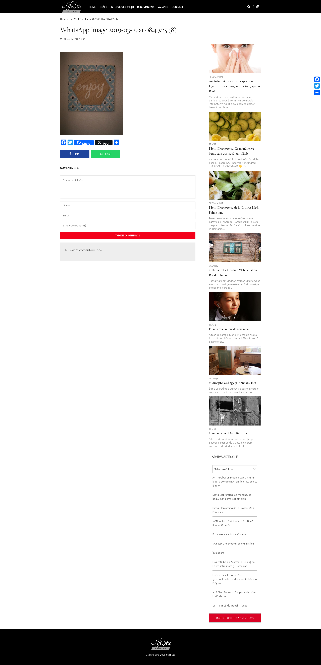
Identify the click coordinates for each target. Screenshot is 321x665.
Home (92, 7)
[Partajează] (317, 92)
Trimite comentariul (127, 235)
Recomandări (145, 7)
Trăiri (103, 7)
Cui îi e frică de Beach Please (229, 605)
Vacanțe (163, 7)
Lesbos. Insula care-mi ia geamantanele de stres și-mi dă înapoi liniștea (234, 579)
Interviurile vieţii (122, 7)
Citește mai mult (235, 140)
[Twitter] (317, 86)
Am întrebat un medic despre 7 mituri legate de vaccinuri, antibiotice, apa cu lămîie (234, 481)
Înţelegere (218, 552)
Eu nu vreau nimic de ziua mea (229, 534)
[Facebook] (317, 79)
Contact (177, 7)
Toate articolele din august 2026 (235, 618)
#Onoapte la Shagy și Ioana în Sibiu (233, 543)
